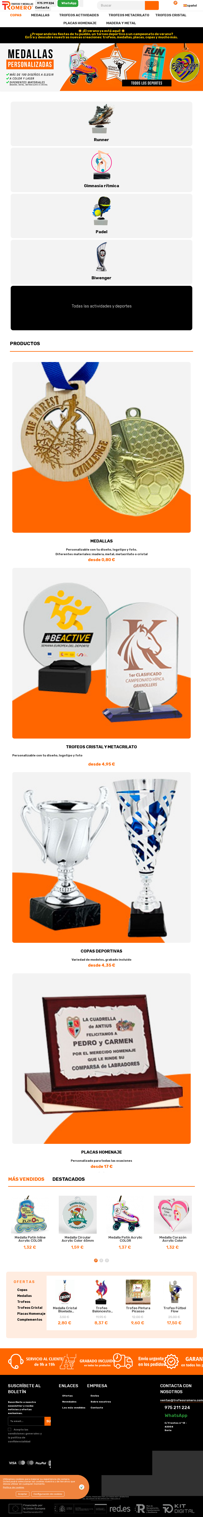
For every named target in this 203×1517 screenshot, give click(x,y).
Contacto (97, 1407)
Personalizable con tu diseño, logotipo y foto (47, 755)
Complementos (29, 1319)
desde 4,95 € (101, 764)
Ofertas (67, 1395)
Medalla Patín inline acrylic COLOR (30, 1239)
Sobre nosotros (101, 1401)
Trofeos (23, 1302)
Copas (22, 1290)
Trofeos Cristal (29, 1308)
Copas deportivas (101, 951)
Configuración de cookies (48, 1494)
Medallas (101, 540)
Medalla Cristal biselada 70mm (65, 1309)
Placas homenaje (101, 1152)
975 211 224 (177, 1407)
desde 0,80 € (101, 559)
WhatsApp (175, 1415)
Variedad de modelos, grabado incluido (101, 959)
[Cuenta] (164, 6)
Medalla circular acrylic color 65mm (78, 1239)
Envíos (95, 1395)
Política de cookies (13, 1487)
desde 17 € (102, 1166)
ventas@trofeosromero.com (181, 1400)
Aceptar (22, 1494)
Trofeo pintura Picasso (138, 1309)
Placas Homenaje (31, 1314)
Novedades (69, 1401)
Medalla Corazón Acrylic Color (172, 1239)
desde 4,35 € (101, 965)
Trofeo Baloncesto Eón (101, 1309)
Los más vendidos (73, 1407)
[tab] (26, 1179)
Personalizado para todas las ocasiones (101, 1161)
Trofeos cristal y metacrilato (101, 746)
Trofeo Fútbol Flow (174, 1309)
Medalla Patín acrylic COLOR (125, 1239)
